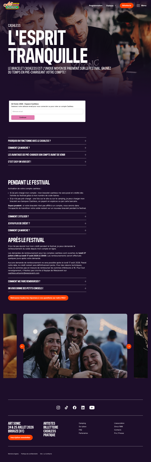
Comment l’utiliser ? (18, 216)
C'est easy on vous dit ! (19, 161)
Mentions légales (13, 454)
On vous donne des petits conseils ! (25, 288)
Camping (82, 423)
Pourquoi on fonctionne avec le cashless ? (29, 140)
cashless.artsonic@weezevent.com (23, 273)
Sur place (82, 426)
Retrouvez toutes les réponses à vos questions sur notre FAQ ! (38, 298)
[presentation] (22, 346)
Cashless (49, 431)
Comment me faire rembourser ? (24, 281)
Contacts (117, 430)
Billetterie (126, 5)
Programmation (95, 5)
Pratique (109, 5)
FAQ (80, 430)
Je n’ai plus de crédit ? (19, 223)
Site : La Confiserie (46, 454)
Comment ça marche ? (19, 147)
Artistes (49, 423)
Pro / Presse (119, 433)
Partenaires (83, 433)
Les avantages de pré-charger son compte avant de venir (36, 154)
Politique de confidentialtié (29, 454)
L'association (119, 423)
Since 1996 (118, 426)
